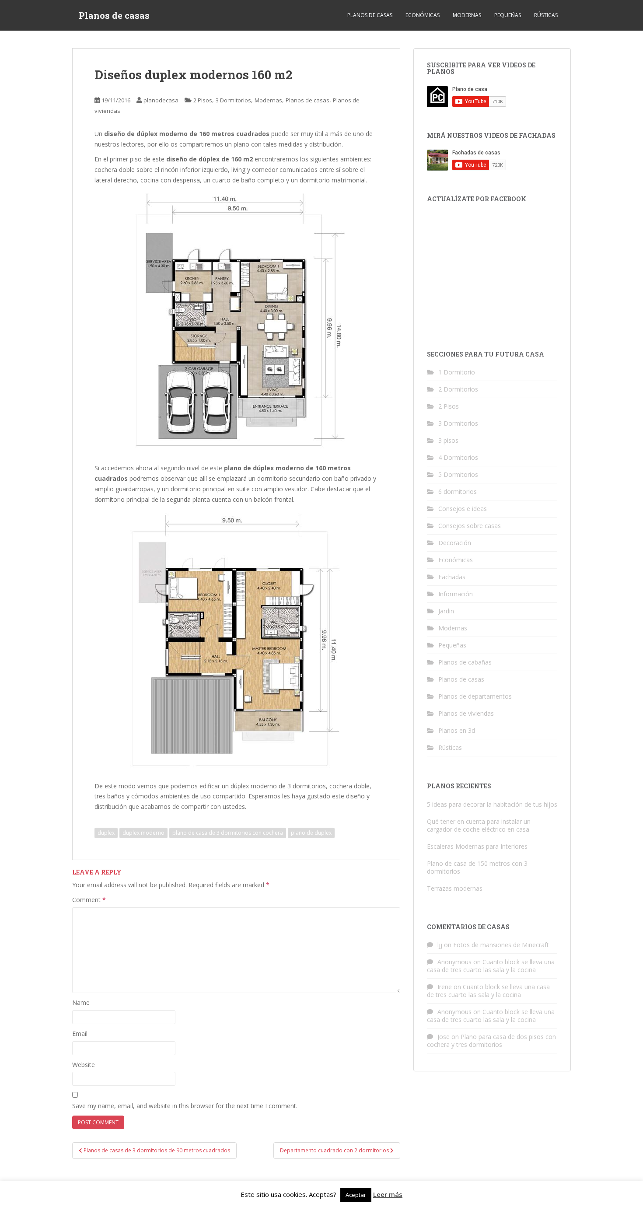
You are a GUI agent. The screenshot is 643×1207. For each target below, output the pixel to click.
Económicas (422, 15)
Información (455, 594)
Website (83, 1064)
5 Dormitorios (458, 474)
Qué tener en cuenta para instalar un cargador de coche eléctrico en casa (479, 825)
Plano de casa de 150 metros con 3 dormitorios (477, 867)
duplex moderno (143, 832)
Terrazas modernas (454, 888)
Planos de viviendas (466, 713)
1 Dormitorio (456, 372)
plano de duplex (311, 832)
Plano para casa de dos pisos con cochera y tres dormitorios (491, 1040)
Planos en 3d (456, 730)
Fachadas (451, 577)
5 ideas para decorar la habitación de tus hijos (492, 804)
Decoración (454, 543)
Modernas (467, 15)
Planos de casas (114, 15)
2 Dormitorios (458, 389)
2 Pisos (202, 100)
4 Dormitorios (458, 457)
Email (79, 1033)
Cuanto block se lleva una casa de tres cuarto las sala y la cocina (491, 966)
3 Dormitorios (233, 100)
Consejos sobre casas (469, 525)
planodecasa (160, 100)
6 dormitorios (457, 491)
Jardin (446, 611)
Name (81, 1002)
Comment (89, 900)
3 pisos (448, 440)
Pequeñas (507, 15)
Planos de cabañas (465, 662)
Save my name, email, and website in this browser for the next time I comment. (184, 1106)
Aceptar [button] (356, 1195)
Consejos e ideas (462, 508)
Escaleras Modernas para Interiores (477, 846)
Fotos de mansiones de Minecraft (501, 945)
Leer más (387, 1194)
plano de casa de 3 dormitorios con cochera (227, 832)
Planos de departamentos (475, 696)
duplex (106, 832)
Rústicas (546, 15)
